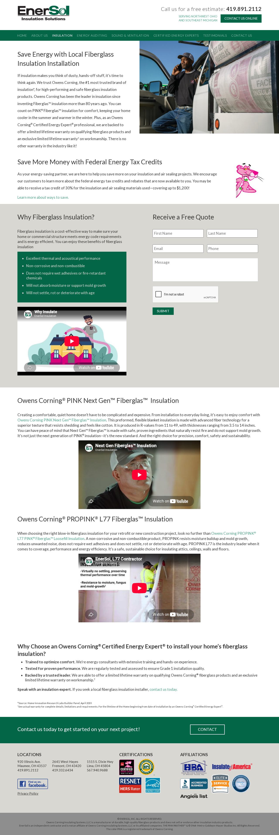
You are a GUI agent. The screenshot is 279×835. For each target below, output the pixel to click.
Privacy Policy (27, 793)
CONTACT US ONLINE (241, 18)
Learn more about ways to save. (43, 197)
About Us (39, 35)
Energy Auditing (92, 35)
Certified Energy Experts (176, 35)
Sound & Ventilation (130, 35)
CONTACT (207, 729)
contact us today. (164, 689)
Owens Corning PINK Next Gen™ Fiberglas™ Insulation (61, 420)
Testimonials (215, 35)
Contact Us (241, 35)
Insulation (62, 35)
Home (22, 35)
